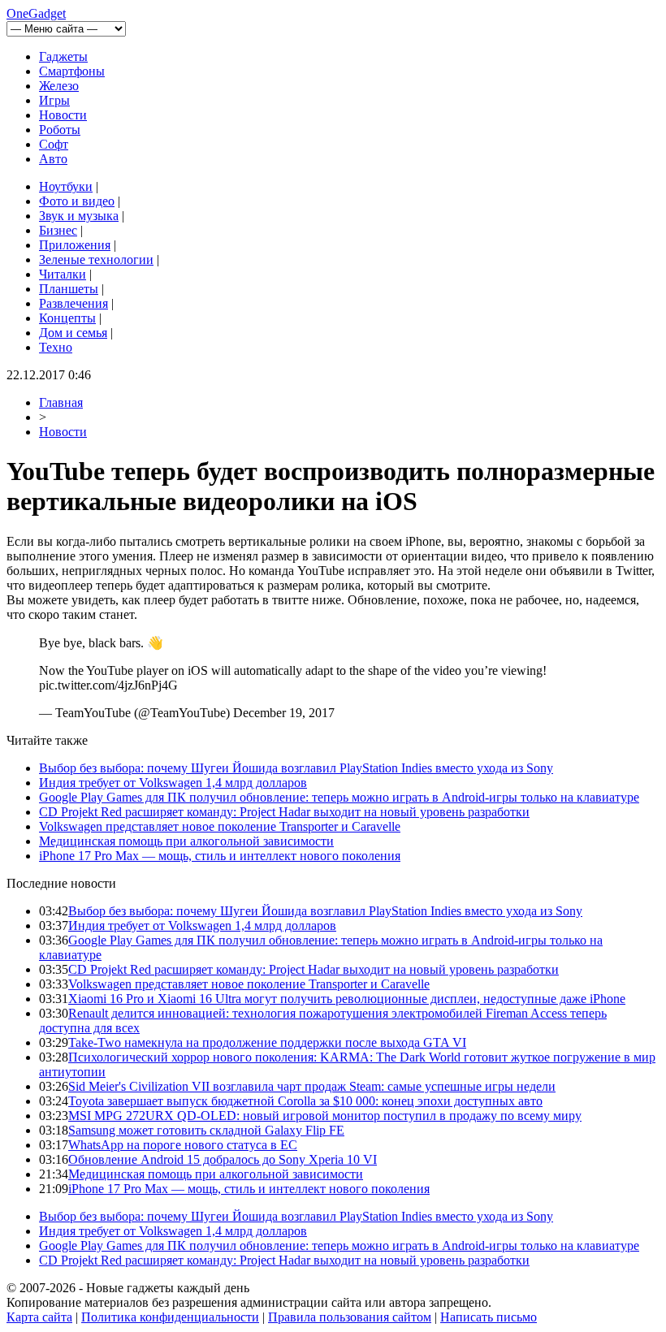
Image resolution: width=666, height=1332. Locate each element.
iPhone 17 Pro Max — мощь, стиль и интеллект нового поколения (219, 856)
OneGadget (36, 13)
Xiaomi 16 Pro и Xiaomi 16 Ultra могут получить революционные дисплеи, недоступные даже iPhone (346, 998)
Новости (63, 115)
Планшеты (68, 289)
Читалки (62, 274)
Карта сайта (39, 1317)
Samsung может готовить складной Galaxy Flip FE (206, 1130)
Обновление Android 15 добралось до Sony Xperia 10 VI (222, 1159)
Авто (53, 159)
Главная (61, 402)
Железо (59, 86)
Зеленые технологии (96, 259)
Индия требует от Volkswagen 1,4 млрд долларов (173, 782)
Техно (55, 347)
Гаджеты (63, 56)
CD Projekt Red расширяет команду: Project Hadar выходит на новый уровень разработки (284, 812)
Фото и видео (77, 201)
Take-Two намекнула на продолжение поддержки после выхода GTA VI (267, 1042)
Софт (53, 144)
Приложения (74, 245)
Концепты (67, 318)
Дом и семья (73, 332)
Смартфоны (72, 71)
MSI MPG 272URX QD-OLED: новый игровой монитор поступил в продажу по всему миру (325, 1115)
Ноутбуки (66, 186)
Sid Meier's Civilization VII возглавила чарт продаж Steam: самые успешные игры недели (312, 1086)
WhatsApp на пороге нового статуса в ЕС (182, 1145)
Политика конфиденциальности (170, 1317)
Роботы (59, 129)
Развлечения (73, 303)
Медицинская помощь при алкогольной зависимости (186, 841)
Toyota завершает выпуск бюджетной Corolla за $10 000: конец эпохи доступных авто (305, 1101)
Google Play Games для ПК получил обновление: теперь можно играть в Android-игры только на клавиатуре (339, 797)
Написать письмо (488, 1317)
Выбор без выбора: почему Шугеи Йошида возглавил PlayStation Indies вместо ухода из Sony (296, 768)
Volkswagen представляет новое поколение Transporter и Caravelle (219, 826)
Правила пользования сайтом (349, 1317)
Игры (54, 100)
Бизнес (58, 230)
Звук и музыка (79, 216)
